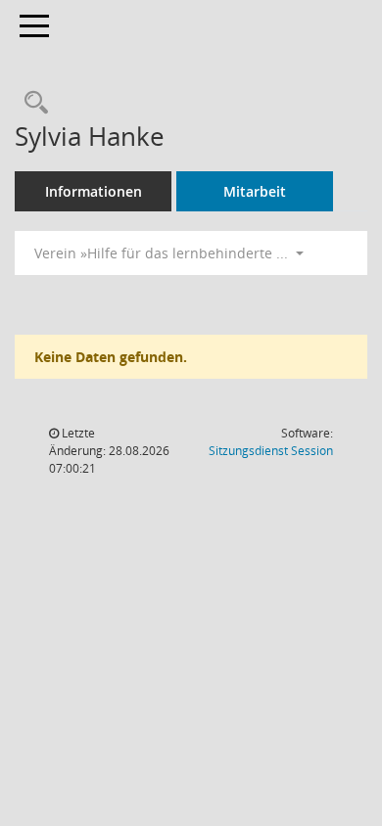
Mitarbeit (254, 191)
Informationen (93, 191)
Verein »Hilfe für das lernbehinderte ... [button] (163, 253)
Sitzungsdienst (271, 450)
